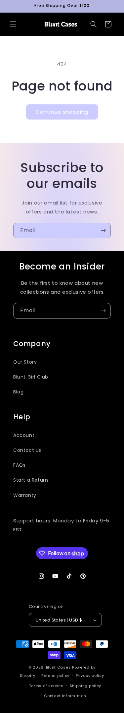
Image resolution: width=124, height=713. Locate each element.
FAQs (19, 465)
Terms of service (46, 685)
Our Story (25, 362)
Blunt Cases (58, 667)
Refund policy (55, 675)
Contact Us (27, 450)
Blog (18, 391)
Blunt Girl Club (30, 377)
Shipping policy (86, 685)
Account (23, 435)
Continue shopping (62, 111)
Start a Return (30, 480)
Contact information (65, 695)
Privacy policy (90, 675)
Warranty (24, 495)
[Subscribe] (103, 230)
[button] (13, 24)
